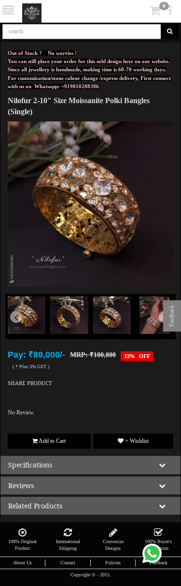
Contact (67, 562)
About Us (22, 562)
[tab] (141, 11)
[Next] (161, 329)
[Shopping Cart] (140, 12)
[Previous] (20, 329)
